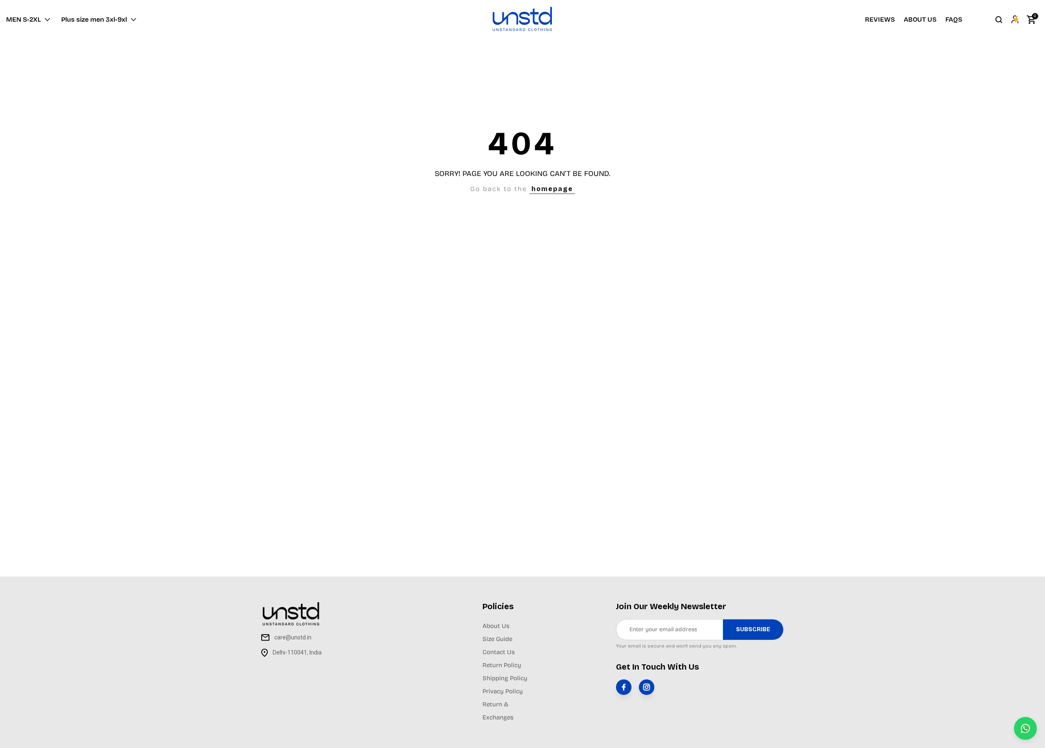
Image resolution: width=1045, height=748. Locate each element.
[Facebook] (623, 687)
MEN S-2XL (23, 19)
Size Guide (497, 639)
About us (920, 19)
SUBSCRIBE (753, 629)
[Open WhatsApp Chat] (1025, 728)
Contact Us (498, 652)
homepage (552, 189)
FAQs (953, 19)
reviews (880, 19)
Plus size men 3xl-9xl (94, 19)
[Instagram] (646, 687)
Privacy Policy (502, 691)
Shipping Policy (504, 678)
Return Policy (501, 665)
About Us (495, 626)
